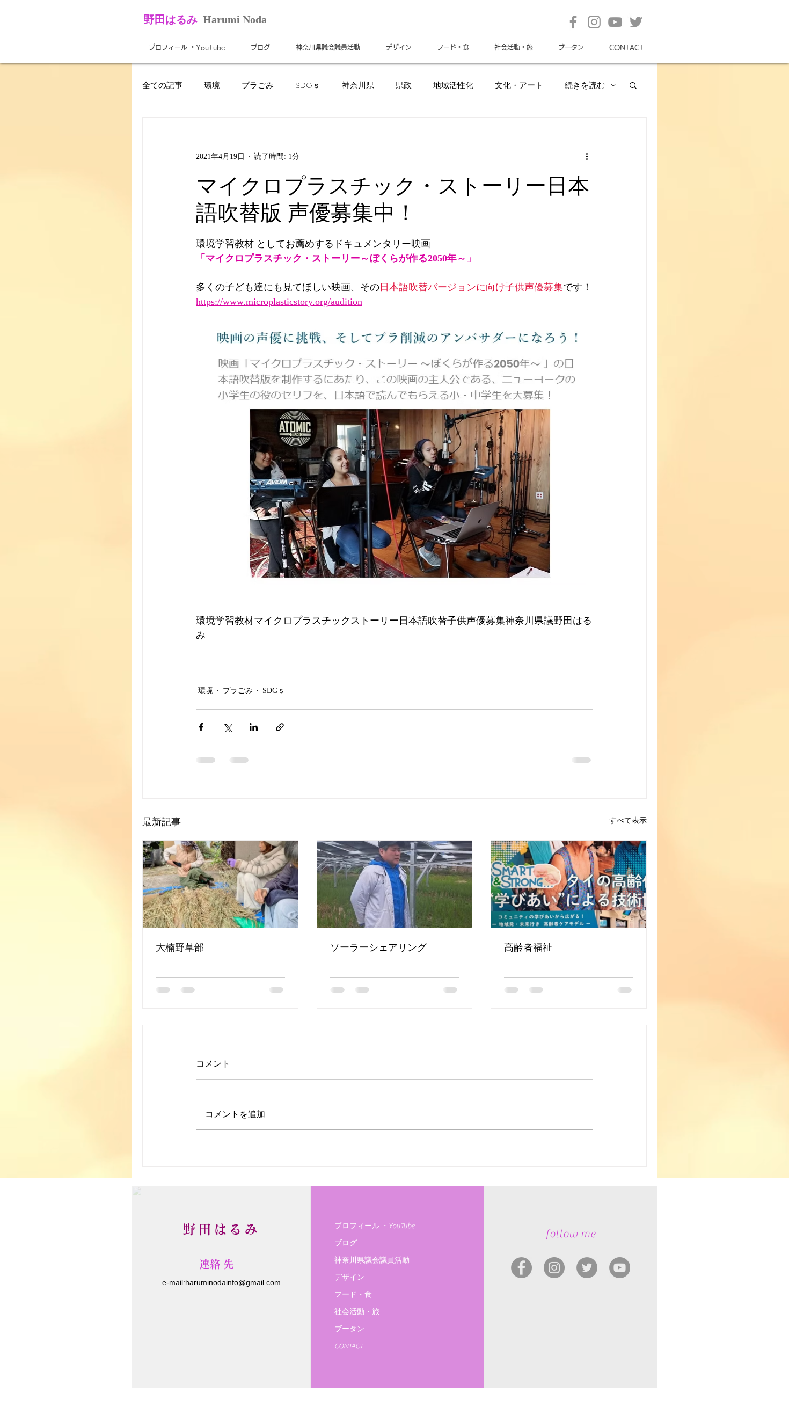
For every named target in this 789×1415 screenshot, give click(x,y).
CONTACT (348, 1346)
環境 (212, 85)
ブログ (345, 1243)
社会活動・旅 (356, 1312)
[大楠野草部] (220, 884)
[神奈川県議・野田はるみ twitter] (586, 1267)
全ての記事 (162, 85)
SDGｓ (307, 85)
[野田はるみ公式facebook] (573, 22)
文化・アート (519, 85)
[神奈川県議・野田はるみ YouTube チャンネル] (619, 1267)
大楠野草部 (180, 947)
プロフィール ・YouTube (374, 1226)
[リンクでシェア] (280, 727)
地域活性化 (453, 85)
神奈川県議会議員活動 (372, 1260)
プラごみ (258, 85)
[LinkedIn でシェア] (254, 727)
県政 (404, 85)
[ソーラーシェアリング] (394, 884)
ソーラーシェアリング (378, 947)
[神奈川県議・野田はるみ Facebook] (521, 1267)
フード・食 (353, 1294)
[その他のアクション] (586, 156)
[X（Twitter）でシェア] (227, 727)
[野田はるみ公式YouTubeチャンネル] (615, 22)
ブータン (349, 1329)
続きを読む (585, 85)
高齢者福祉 (528, 947)
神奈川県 (358, 85)
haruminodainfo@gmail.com (233, 1282)
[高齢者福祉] (568, 884)
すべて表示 (628, 820)
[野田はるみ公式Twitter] (636, 22)
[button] (633, 85)
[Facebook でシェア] (201, 727)
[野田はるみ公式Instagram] (594, 22)
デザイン (349, 1277)
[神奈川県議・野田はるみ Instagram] (554, 1267)
